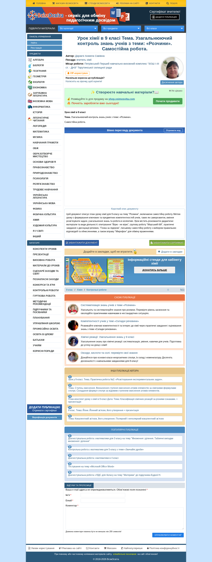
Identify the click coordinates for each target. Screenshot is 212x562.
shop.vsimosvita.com (121, 99)
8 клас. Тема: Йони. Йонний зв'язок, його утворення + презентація (103, 410)
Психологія (40, 178)
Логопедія (39, 126)
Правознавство (43, 167)
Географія (39, 71)
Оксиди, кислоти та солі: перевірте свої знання (109, 352)
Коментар (72, 505)
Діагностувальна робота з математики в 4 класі (93, 458)
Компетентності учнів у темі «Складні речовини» (110, 321)
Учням (37, 345)
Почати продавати (168, 101)
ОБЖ (35, 148)
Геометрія (39, 76)
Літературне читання (41, 119)
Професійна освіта (45, 329)
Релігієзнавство (44, 184)
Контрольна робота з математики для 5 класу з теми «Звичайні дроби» (106, 449)
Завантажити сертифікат (168, 242)
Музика (38, 137)
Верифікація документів (44, 417)
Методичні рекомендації (42, 302)
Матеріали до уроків (46, 265)
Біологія (38, 65)
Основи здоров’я (44, 162)
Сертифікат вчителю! (164, 11)
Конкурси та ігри (44, 285)
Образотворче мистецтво (42, 155)
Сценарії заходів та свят (46, 272)
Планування (41, 318)
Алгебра (38, 60)
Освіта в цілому (43, 334)
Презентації (40, 254)
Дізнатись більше (154, 270)
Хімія (36, 220)
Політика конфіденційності (164, 548)
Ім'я (68, 495)
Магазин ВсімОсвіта (67, 3)
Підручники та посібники (42, 310)
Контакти (154, 3)
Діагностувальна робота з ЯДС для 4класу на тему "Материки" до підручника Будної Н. (114, 475)
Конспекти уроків (45, 249)
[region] (95, 271)
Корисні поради (43, 351)
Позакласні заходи (46, 279)
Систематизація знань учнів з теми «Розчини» (108, 305)
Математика (41, 131)
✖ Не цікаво (175, 91)
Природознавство (45, 173)
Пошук (173, 3)
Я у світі (38, 231)
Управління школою (46, 323)
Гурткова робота (44, 296)
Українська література (40, 196)
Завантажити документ (82, 242)
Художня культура (45, 225)
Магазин (111, 548)
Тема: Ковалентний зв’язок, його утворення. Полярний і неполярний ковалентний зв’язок (116, 418)
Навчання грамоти (45, 142)
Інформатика (41, 107)
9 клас (69, 290)
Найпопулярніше (132, 548)
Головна (41, 3)
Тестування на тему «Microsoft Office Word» (91, 466)
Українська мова (44, 203)
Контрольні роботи (46, 290)
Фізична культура (44, 214)
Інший (37, 236)
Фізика (37, 209)
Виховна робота (44, 260)
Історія (37, 112)
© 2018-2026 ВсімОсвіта (106, 559)
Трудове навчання (45, 189)
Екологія (39, 82)
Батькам (38, 340)
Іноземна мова (43, 101)
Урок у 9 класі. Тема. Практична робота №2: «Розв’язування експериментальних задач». (115, 379)
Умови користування (42, 548)
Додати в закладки (171, 251)
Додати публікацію (166, 17)
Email (69, 500)
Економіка (40, 87)
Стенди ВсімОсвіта (99, 3)
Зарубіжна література (40, 94)
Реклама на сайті (129, 3)
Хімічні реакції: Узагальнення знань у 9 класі (107, 337)
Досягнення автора (172, 82)
